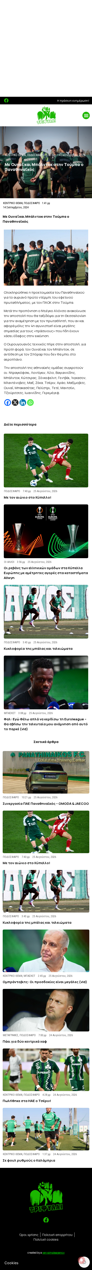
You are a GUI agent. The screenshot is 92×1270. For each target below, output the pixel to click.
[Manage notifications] (81, 1260)
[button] (86, 115)
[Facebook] (6, 100)
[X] (15, 402)
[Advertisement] (46, 48)
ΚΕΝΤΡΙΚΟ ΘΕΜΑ (13, 203)
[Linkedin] (22, 402)
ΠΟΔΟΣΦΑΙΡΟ (32, 203)
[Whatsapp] (30, 402)
